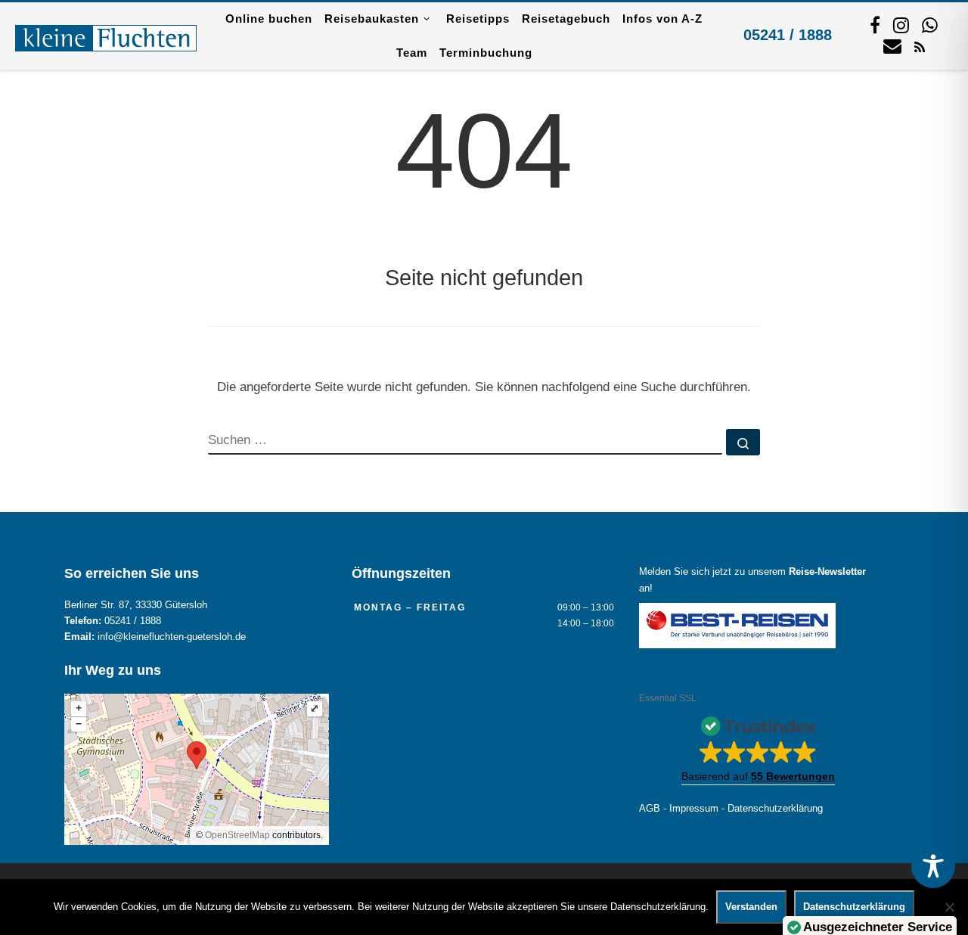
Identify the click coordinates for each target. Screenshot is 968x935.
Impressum (693, 808)
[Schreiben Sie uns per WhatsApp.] (930, 25)
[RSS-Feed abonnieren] (919, 46)
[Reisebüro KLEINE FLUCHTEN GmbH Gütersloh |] (106, 35)
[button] (758, 746)
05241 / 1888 (787, 34)
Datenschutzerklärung (775, 808)
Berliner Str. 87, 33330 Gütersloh (135, 605)
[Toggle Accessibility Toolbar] (933, 866)
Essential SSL (668, 698)
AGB (649, 808)
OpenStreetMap (237, 835)
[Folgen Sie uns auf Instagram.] (901, 25)
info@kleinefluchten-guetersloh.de (172, 637)
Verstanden (751, 906)
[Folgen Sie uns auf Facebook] (875, 25)
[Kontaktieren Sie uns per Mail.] (892, 45)
